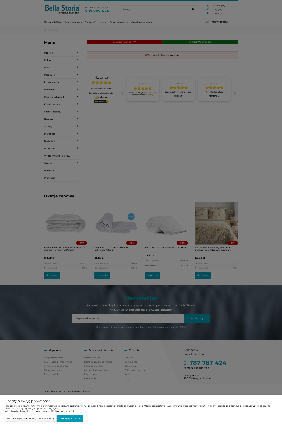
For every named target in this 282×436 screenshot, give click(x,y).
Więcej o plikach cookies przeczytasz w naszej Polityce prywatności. (39, 411)
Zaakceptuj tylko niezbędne (20, 418)
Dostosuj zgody (46, 418)
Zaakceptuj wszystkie (69, 418)
